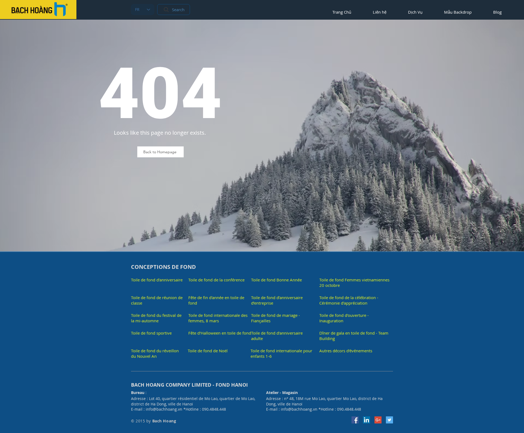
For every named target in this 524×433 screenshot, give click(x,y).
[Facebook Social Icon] (355, 419)
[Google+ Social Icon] (378, 419)
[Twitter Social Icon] (389, 419)
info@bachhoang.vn (164, 409)
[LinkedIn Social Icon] (366, 419)
